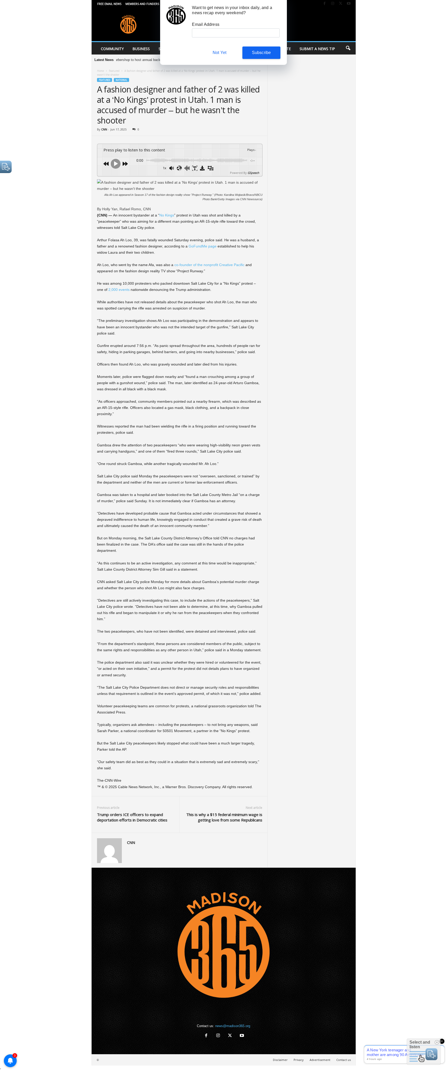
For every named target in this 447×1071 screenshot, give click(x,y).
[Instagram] (333, 3)
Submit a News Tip (317, 48)
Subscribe (261, 52)
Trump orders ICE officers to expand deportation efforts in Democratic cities (132, 817)
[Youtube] (349, 3)
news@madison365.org (232, 1026)
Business (141, 48)
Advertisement (320, 1060)
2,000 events (119, 290)
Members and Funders (142, 4)
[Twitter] (341, 3)
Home (100, 71)
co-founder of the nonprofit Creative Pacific (209, 265)
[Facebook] (325, 3)
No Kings (166, 215)
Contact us (343, 1060)
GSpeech (253, 172)
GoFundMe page (203, 246)
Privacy (299, 1060)
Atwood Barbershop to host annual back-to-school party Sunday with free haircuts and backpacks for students (159, 60)
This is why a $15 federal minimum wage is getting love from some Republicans (224, 817)
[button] (348, 48)
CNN (104, 129)
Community (112, 48)
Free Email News (109, 4)
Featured (114, 71)
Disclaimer (280, 1060)
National (121, 80)
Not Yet (219, 52)
